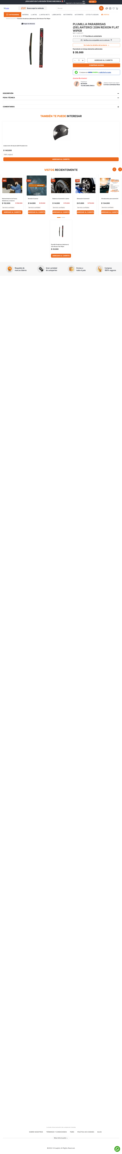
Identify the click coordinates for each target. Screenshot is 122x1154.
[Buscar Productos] (101, 8)
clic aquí (83, 1)
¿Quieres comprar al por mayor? (112, 83)
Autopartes (13, 18)
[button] (107, 8)
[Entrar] (111, 8)
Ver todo (91, 1)
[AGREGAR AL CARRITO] (103, 60)
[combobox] (80, 8)
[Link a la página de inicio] (7, 18)
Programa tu (87, 83)
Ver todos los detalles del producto (95, 45)
